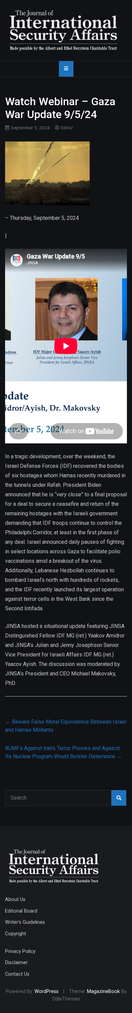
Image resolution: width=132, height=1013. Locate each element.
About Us (15, 899)
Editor (67, 127)
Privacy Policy (20, 951)
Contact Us (17, 974)
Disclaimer (16, 963)
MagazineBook (103, 991)
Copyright (15, 934)
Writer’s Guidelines (25, 922)
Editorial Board (21, 911)
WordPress (47, 991)
